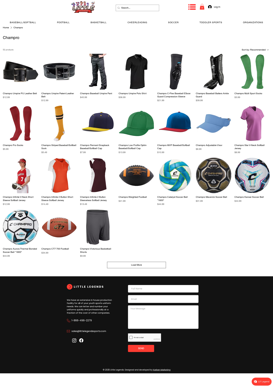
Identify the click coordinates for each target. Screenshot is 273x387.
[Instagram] (74, 340)
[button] (192, 7)
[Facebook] (81, 340)
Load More (136, 265)
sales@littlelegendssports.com (89, 331)
